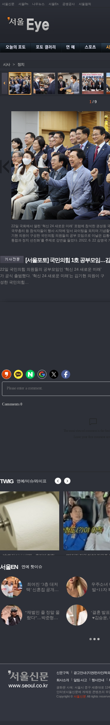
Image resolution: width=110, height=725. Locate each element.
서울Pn (23, 4)
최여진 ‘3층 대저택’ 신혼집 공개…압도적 (41, 589)
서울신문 (8, 4)
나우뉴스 (38, 4)
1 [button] (90, 639)
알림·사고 (80, 680)
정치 (20, 64)
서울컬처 (85, 4)
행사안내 (98, 680)
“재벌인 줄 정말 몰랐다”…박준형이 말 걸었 (41, 617)
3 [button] (98, 639)
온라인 (99, 673)
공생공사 (68, 4)
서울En (53, 4)
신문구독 (62, 673)
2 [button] (94, 639)
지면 (90, 673)
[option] (29, 520)
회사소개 (62, 680)
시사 (6, 64)
